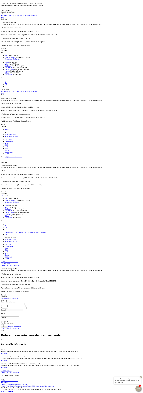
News (6, 148)
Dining (7, 62)
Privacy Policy (5, 386)
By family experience (11, 136)
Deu (6, 83)
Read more (4, 353)
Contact (7, 153)
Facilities (8, 66)
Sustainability (9, 141)
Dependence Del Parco (12, 59)
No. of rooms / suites (7, 323)
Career (7, 150)
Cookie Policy (14, 386)
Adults (3, 313)
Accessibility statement (47, 386)
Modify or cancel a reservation (10, 328)
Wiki (6, 145)
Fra (6, 84)
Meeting (7, 71)
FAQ (6, 146)
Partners (24, 384)
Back (2, 340)
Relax (7, 64)
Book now (4, 19)
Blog (6, 143)
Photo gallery (9, 152)
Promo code (4, 308)
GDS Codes (35, 386)
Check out (4, 306)
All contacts (4, 382)
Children (3, 317)
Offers (7, 73)
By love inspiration (10, 134)
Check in (3, 304)
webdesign (7, 391)
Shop (2, 17)
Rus (6, 86)
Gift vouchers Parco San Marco (36, 233)
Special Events (9, 69)
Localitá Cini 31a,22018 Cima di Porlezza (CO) (10, 264)
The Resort (8, 139)
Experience (8, 74)
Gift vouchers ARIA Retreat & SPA (16, 233)
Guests (3, 310)
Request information (14, 326)
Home (6, 129)
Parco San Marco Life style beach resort (25, 15)
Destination (8, 67)
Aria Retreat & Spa (7, 15)
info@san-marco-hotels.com (13, 157)
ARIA (7, 55)
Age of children (5, 321)
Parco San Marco (10, 57)
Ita (5, 81)
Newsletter (13, 384)
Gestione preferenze (25, 386)
